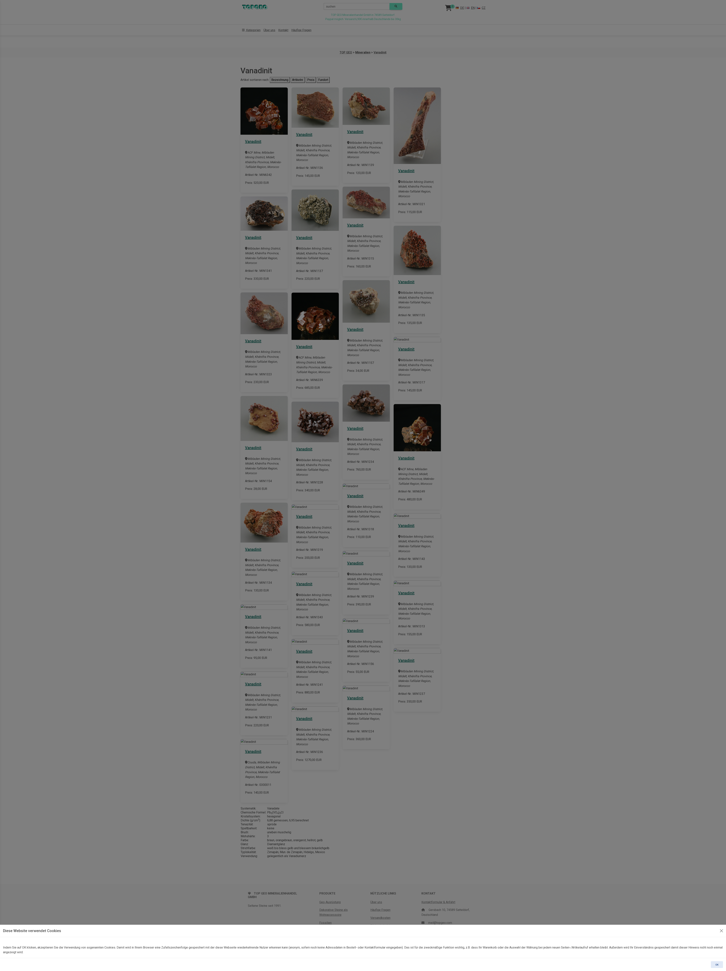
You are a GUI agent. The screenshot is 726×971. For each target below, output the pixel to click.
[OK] (721, 931)
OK (716, 964)
